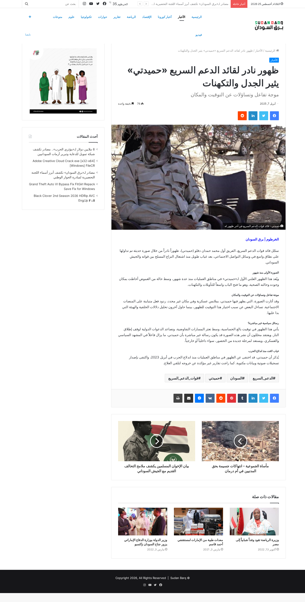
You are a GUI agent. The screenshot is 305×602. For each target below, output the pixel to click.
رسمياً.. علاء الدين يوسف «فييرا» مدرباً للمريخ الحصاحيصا (193, 4)
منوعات (57, 17)
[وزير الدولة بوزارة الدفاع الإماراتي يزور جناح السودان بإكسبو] (142, 521)
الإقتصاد (147, 17)
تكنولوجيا (86, 17)
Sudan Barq (178, 578)
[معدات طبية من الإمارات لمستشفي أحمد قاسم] (198, 521)
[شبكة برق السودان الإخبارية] (269, 25)
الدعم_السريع (263, 378)
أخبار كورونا (165, 17)
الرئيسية (197, 17)
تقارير (117, 17)
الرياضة (131, 17)
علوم (72, 17)
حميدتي (214, 378)
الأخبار (181, 17)
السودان (236, 378)
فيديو (199, 34)
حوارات (102, 17)
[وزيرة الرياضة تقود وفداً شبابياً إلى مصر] (254, 521)
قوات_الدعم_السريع (183, 378)
